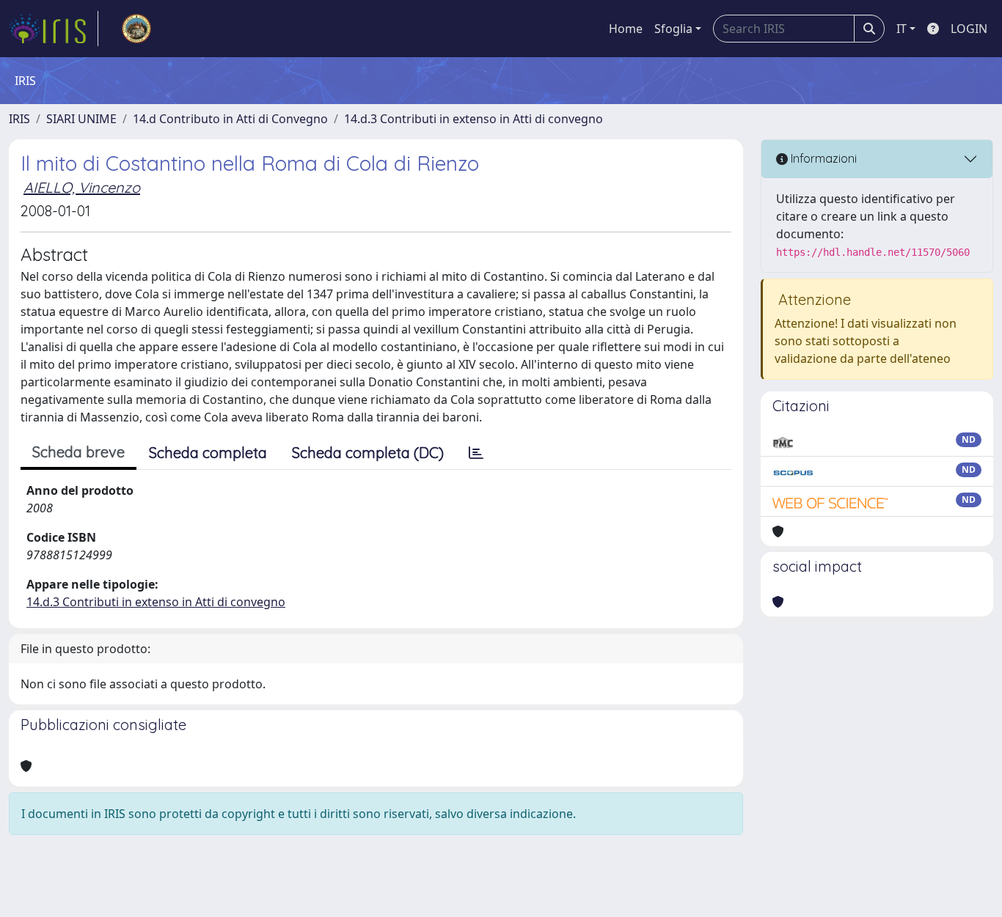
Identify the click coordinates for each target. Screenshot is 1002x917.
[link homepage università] (136, 28)
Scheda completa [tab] (208, 452)
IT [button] (901, 29)
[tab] (476, 453)
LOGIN (969, 29)
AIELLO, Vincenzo (81, 187)
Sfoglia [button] (673, 29)
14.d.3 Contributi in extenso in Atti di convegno (473, 119)
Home (626, 29)
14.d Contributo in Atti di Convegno (230, 119)
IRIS (19, 119)
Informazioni (822, 158)
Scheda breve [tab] (78, 452)
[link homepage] (53, 28)
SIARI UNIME (81, 119)
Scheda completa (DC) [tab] (368, 452)
